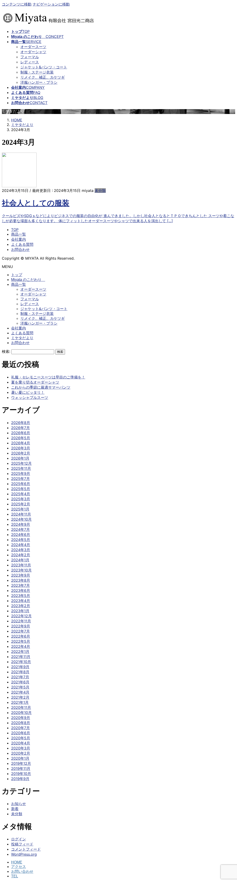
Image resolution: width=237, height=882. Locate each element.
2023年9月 (20, 575)
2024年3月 (20, 549)
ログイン (18, 839)
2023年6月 (20, 590)
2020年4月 (20, 743)
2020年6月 (20, 733)
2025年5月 (20, 488)
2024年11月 (21, 514)
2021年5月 (20, 687)
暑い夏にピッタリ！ (27, 392)
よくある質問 (22, 244)
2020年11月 (21, 707)
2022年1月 (20, 651)
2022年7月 (20, 631)
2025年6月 (20, 483)
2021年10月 (21, 661)
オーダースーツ (33, 46)
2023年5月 (20, 595)
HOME (16, 862)
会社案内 (18, 239)
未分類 (100, 190)
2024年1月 (20, 560)
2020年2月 (20, 753)
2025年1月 (20, 509)
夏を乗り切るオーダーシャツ (35, 382)
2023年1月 (20, 610)
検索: (6, 351)
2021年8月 (20, 672)
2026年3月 (20, 448)
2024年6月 (20, 534)
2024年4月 (20, 544)
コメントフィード (26, 849)
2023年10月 (21, 570)
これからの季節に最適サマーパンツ (40, 387)
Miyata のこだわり (28, 280)
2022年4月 (20, 646)
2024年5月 (20, 539)
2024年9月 (20, 524)
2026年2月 (20, 453)
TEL (14, 876)
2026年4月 (20, 443)
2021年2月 (20, 697)
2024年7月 (20, 529)
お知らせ (18, 803)
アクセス (18, 867)
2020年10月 (21, 712)
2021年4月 (20, 692)
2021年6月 (20, 682)
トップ (16, 275)
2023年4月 (20, 600)
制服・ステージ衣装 (37, 72)
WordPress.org (24, 854)
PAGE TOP (227, 851)
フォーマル (29, 57)
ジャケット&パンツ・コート (43, 67)
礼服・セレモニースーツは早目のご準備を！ (48, 377)
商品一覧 (18, 234)
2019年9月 (20, 778)
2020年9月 (20, 717)
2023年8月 (20, 580)
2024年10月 (21, 519)
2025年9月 (20, 473)
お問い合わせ (22, 871)
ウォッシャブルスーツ (29, 397)
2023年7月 (20, 585)
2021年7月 (20, 677)
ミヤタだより (22, 338)
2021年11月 (20, 656)
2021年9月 (20, 666)
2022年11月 (21, 621)
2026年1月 (20, 458)
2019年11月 (20, 768)
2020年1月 (20, 758)
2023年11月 (21, 565)
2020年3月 (20, 748)
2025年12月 (21, 463)
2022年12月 (21, 616)
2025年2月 (20, 504)
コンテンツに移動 (16, 4)
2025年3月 (20, 499)
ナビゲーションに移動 (51, 4)
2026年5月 (20, 438)
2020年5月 (20, 738)
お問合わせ (20, 249)
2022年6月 (20, 636)
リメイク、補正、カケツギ (42, 77)
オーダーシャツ (33, 51)
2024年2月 (20, 555)
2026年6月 (20, 432)
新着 (15, 808)
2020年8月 (20, 722)
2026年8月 (20, 422)
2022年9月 (20, 626)
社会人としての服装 (35, 203)
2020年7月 (20, 727)
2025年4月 (20, 494)
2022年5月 (20, 641)
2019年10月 (21, 773)
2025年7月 (20, 478)
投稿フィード (22, 844)
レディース (29, 62)
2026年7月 (20, 427)
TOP (15, 229)
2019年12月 (21, 763)
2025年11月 (21, 468)
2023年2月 (20, 605)
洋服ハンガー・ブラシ (38, 82)
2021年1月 (20, 702)
